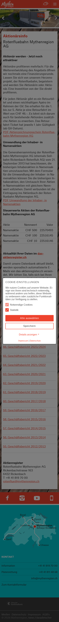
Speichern (29, 326)
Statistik (14, 310)
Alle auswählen (29, 318)
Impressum (23, 341)
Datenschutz (35, 341)
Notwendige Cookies (21, 304)
